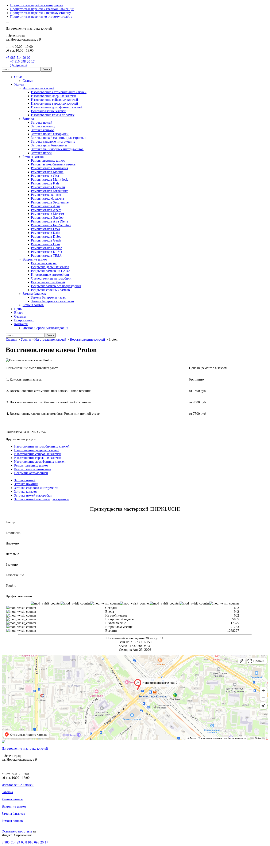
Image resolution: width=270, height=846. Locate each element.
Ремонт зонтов (12, 821)
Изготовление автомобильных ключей (42, 446)
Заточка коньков (26, 491)
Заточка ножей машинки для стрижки (41, 499)
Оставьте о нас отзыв (17, 831)
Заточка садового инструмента (36, 488)
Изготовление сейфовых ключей (37, 454)
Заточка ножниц (26, 484)
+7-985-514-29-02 (18, 57)
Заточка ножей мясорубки (33, 495)
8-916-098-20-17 (36, 842)
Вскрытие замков (14, 806)
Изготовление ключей (18, 785)
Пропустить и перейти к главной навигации (42, 9)
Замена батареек (13, 813)
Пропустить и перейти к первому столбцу (40, 13)
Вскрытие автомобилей (31, 473)
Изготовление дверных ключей (36, 450)
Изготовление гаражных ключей (37, 458)
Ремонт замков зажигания (32, 469)
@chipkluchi (18, 65)
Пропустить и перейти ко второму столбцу (41, 16)
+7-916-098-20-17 (22, 61)
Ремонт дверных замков (31, 465)
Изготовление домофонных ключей (40, 461)
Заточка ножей (24, 480)
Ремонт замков (12, 799)
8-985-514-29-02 (13, 842)
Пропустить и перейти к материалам (36, 5)
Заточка (7, 792)
